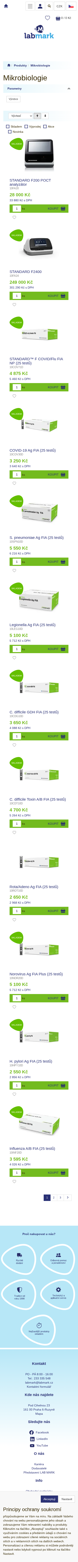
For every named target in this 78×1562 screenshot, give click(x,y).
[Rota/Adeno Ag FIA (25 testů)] (39, 862)
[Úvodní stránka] (8, 65)
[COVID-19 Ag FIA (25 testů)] (39, 425)
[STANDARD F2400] (39, 247)
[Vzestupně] (37, 116)
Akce (51, 126)
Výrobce (13, 99)
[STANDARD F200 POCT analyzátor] (39, 155)
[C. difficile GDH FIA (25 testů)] (39, 687)
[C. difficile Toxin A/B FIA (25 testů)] (39, 774)
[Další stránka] (68, 1198)
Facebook (42, 1432)
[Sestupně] (45, 116)
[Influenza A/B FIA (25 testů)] (39, 1124)
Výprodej (35, 126)
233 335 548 (42, 1378)
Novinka (18, 131)
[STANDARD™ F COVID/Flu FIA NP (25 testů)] (39, 334)
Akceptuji (49, 1499)
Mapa (39, 1413)
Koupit (53, 208)
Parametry (14, 88)
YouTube (42, 1445)
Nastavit (67, 1499)
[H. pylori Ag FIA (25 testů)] (39, 1036)
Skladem (16, 126)
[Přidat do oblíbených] (14, 218)
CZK (59, 6)
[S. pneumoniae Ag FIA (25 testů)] (39, 513)
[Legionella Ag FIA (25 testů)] (39, 600)
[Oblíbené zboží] (47, 18)
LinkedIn (42, 1438)
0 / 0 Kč (65, 18)
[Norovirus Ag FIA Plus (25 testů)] (39, 949)
